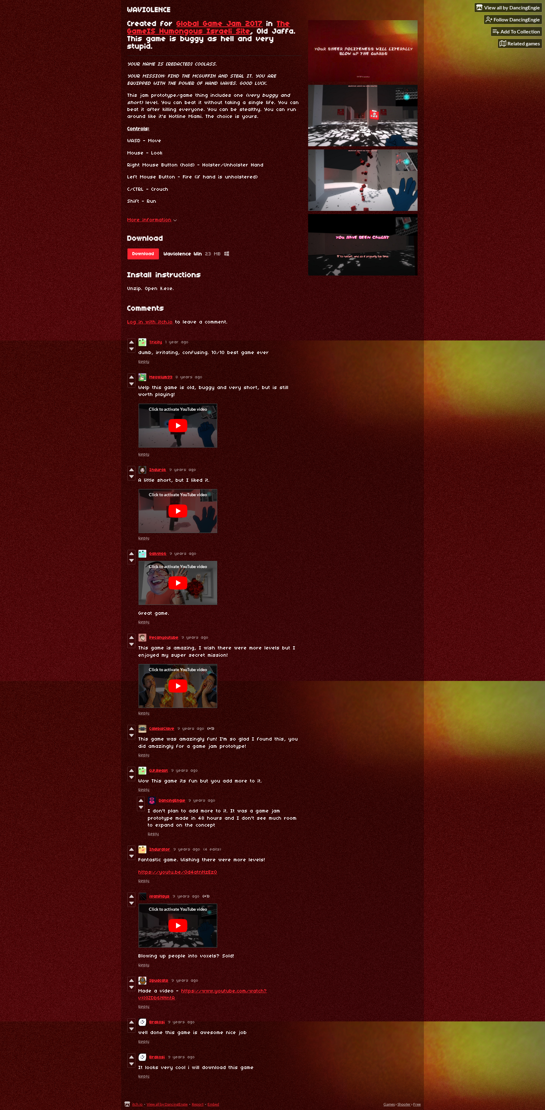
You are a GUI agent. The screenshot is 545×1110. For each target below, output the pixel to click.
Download (143, 254)
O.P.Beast (158, 771)
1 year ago (177, 342)
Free (417, 1104)
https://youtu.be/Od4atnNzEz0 (177, 872)
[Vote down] (131, 349)
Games (389, 1104)
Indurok (157, 470)
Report (197, 1104)
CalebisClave (161, 729)
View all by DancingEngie (167, 1104)
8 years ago (189, 377)
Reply (143, 362)
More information (149, 220)
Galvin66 (158, 554)
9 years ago (182, 470)
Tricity (155, 342)
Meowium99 (161, 377)
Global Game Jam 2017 (220, 24)
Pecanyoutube (164, 638)
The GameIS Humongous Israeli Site (208, 27)
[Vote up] (131, 342)
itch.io (137, 1104)
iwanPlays (159, 896)
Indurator (159, 849)
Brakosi (157, 1022)
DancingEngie (172, 801)
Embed (213, 1104)
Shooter (404, 1104)
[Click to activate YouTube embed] (177, 426)
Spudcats (158, 981)
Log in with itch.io (150, 322)
